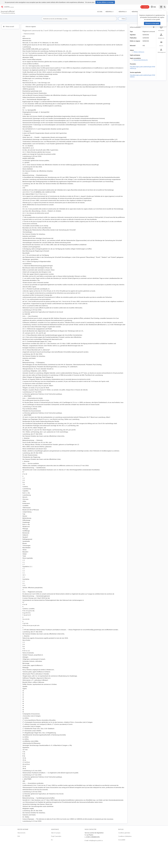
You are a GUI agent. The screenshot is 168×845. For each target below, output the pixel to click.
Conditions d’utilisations (125, 836)
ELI (52, 840)
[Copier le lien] (138, 64)
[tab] (161, 28)
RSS (19, 836)
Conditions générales (124, 833)
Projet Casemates (56, 836)
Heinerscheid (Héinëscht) (140, 60)
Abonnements (21, 833)
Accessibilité (121, 840)
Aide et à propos (55, 833)
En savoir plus (89, 2)
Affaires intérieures (138, 52)
